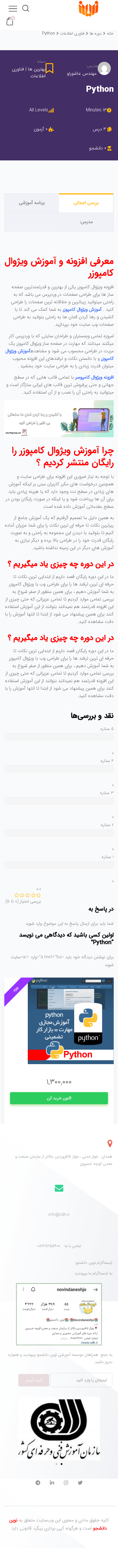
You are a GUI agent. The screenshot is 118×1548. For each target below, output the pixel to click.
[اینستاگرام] (66, 1483)
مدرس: (92, 66)
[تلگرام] (38, 1483)
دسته (41, 62)
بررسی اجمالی (86, 202)
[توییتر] (80, 1483)
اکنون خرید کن (59, 1098)
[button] (10, 21)
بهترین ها (37, 69)
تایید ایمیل (33, 1380)
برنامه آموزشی (32, 202)
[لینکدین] (52, 1483)
